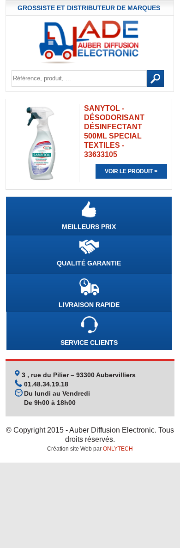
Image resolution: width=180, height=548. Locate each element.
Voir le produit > (131, 171)
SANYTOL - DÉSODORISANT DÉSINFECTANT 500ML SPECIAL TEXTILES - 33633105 (114, 131)
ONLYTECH (118, 449)
